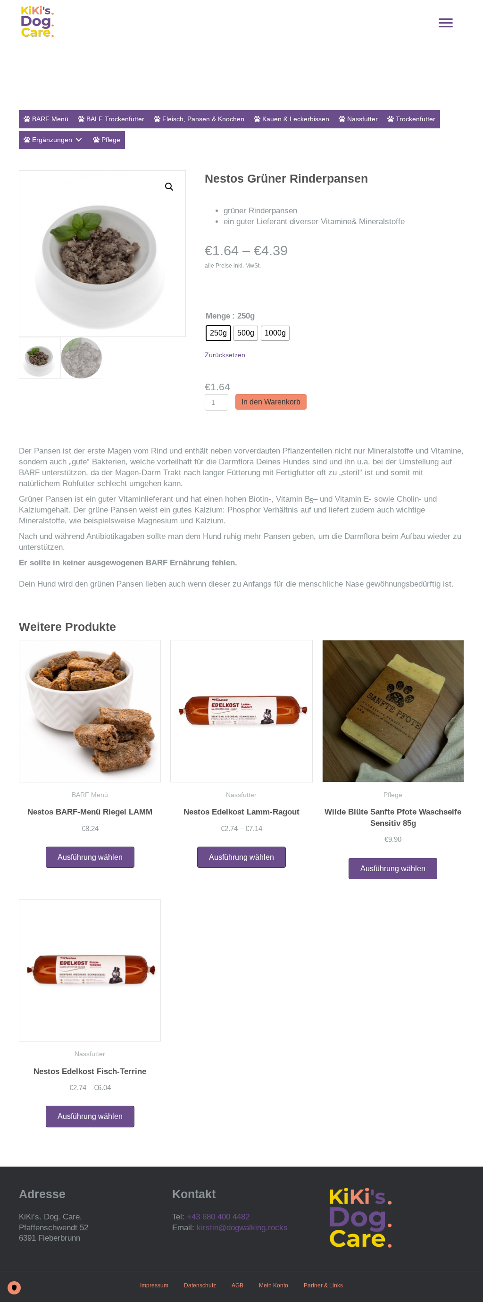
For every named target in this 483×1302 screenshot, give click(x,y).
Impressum (154, 1285)
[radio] (218, 333)
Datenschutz (200, 1285)
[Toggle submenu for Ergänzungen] (78, 139)
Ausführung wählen (90, 857)
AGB (237, 1285)
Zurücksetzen (225, 355)
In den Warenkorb (271, 402)
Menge (218, 315)
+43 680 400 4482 (218, 1216)
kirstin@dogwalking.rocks (242, 1227)
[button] (169, 186)
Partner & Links (323, 1285)
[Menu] (446, 23)
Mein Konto (273, 1285)
